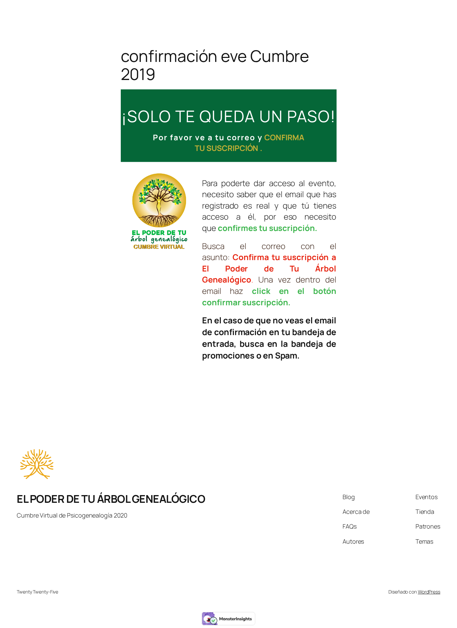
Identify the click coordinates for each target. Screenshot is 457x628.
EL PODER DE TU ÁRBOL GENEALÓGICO (111, 498)
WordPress (429, 591)
